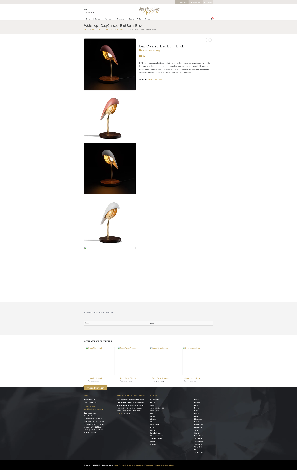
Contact (147, 19)
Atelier (139, 19)
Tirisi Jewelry (198, 441)
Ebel (151, 422)
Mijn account (197, 2)
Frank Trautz (154, 425)
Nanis (196, 405)
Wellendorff (198, 447)
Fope (152, 427)
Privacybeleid (123, 465)
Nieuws (131, 19)
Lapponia (153, 441)
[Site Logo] (148, 10)
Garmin (152, 430)
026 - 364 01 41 (89, 12)
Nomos (196, 408)
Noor (195, 411)
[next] (210, 40)
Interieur (150, 79)
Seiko (196, 430)
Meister (196, 400)
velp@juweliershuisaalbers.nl (93, 409)
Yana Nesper (198, 452)
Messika (197, 402)
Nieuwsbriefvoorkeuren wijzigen (164, 465)
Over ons (120, 19)
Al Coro (152, 402)
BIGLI (152, 413)
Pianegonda (198, 419)
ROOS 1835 (198, 427)
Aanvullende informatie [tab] (98, 312)
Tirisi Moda (198, 444)
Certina (152, 416)
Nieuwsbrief (183, 2)
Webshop (96, 19)
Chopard (153, 419)
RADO (196, 422)
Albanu (152, 405)
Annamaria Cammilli (157, 408)
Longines (153, 444)
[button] (133, 87)
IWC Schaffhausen (156, 436)
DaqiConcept (158, 79)
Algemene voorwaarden (136, 465)
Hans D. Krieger (155, 433)
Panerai (196, 413)
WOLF (196, 450)
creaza (116, 465)
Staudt (196, 433)
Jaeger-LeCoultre (156, 438)
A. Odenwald (154, 400)
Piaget (196, 416)
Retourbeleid (149, 465)
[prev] (206, 40)
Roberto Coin (198, 425)
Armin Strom (154, 411)
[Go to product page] (100, 361)
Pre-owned (109, 19)
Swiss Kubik (198, 436)
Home (88, 19)
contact (119, 413)
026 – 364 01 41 (89, 406)
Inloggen (209, 2)
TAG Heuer (198, 438)
